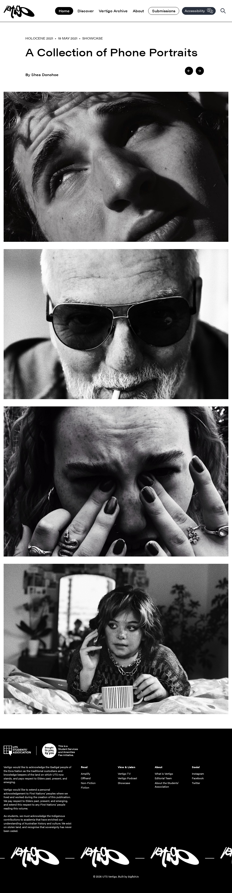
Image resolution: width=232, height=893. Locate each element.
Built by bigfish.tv (128, 876)
